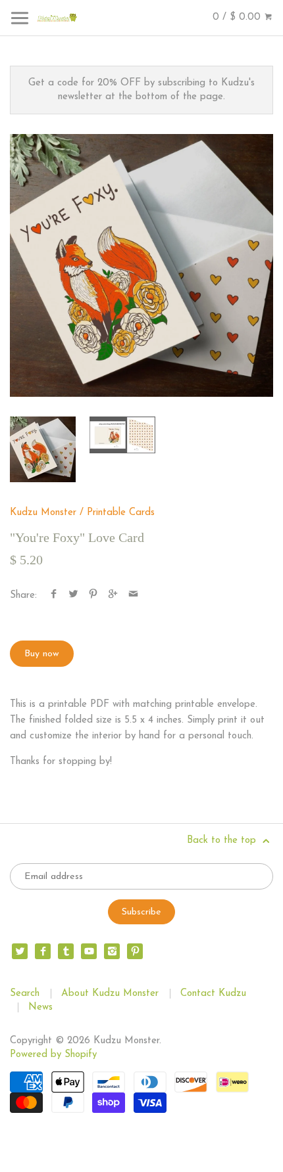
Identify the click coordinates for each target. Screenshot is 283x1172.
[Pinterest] (135, 951)
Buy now (41, 654)
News (40, 1007)
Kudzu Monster (43, 513)
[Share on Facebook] (53, 595)
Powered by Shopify (53, 1055)
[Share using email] (133, 595)
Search (24, 994)
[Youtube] (89, 951)
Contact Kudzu (213, 994)
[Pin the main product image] (93, 595)
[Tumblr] (66, 951)
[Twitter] (20, 951)
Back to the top (223, 840)
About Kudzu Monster (110, 994)
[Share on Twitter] (73, 595)
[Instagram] (112, 951)
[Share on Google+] (113, 595)
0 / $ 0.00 (238, 17)
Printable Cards (121, 513)
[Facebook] (43, 951)
